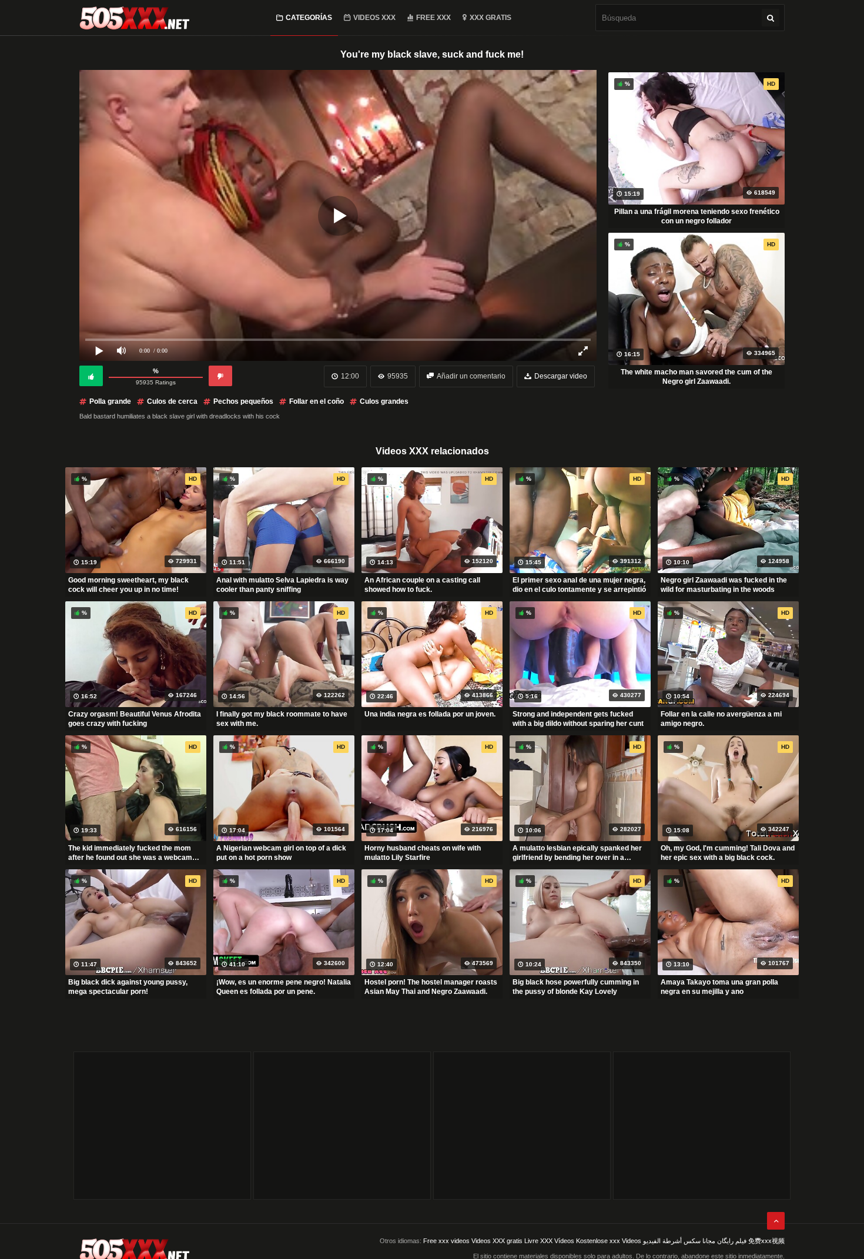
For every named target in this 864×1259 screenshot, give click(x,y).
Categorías (309, 18)
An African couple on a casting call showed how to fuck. (422, 585)
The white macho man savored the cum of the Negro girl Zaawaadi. (696, 377)
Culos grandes (384, 401)
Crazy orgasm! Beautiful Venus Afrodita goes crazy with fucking (134, 719)
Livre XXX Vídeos (549, 1240)
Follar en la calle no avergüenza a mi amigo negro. (721, 719)
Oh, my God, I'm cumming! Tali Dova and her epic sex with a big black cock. (728, 853)
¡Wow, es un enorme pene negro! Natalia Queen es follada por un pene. (283, 987)
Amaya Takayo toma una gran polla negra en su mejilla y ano (719, 987)
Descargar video (560, 376)
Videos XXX (374, 18)
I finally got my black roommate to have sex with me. (281, 719)
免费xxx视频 (766, 1240)
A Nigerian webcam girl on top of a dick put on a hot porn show (281, 853)
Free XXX (433, 18)
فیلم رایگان (731, 1240)
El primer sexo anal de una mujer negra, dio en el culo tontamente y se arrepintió (579, 585)
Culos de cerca (172, 401)
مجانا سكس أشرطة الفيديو (679, 1240)
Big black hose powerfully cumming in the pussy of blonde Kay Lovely (576, 987)
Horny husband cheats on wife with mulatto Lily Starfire (422, 853)
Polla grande (110, 401)
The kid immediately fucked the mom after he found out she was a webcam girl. (130, 853)
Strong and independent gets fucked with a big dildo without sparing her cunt (578, 719)
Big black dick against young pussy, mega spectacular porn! (127, 987)
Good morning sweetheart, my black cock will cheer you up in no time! (128, 585)
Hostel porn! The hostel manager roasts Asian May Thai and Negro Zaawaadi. (430, 987)
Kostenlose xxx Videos (608, 1240)
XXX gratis (490, 18)
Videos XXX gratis (497, 1240)
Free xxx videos (446, 1240)
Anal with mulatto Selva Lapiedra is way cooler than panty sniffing (282, 585)
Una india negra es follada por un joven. (429, 714)
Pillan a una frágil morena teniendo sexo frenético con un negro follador (696, 216)
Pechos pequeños (243, 401)
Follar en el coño (316, 401)
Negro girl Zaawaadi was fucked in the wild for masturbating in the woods (724, 585)
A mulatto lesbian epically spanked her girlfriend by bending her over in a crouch (577, 853)
